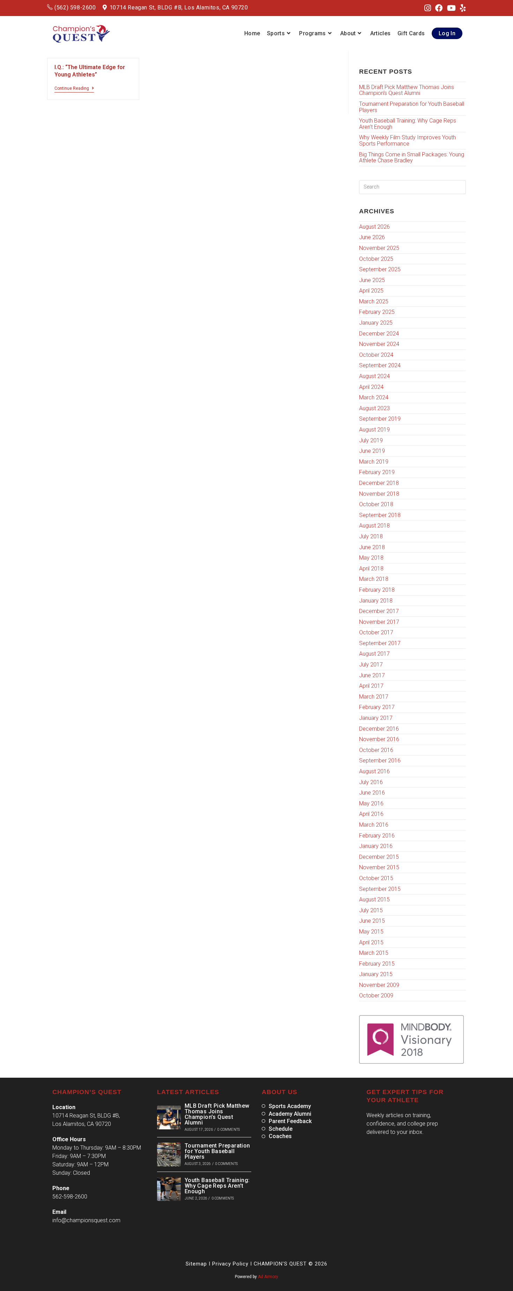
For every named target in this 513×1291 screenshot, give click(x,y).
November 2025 (379, 248)
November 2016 (379, 739)
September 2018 (380, 515)
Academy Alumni (290, 1114)
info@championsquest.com (86, 1220)
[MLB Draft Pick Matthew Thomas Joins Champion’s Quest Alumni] (169, 1117)
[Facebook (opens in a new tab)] (439, 8)
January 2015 (376, 974)
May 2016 (371, 803)
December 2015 (379, 857)
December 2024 (379, 333)
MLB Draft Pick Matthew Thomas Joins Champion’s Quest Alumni (406, 90)
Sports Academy (290, 1106)
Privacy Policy (230, 1264)
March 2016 (373, 824)
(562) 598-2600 (75, 7)
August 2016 (374, 771)
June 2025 (372, 280)
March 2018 (373, 579)
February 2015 (377, 963)
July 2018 (371, 536)
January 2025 (376, 322)
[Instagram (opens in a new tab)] (427, 8)
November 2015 (379, 867)
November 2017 (379, 622)
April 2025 (371, 290)
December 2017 (379, 611)
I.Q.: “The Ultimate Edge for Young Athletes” (89, 71)
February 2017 (377, 707)
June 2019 (372, 451)
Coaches (280, 1136)
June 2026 (372, 237)
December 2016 (379, 728)
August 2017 (374, 653)
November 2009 (379, 985)
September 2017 (380, 643)
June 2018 (372, 547)
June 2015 (372, 920)
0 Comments (228, 1129)
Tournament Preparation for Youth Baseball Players (411, 107)
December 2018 (379, 483)
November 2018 (379, 493)
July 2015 (371, 910)
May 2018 (371, 557)
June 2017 (372, 675)
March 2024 (373, 397)
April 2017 (371, 686)
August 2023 (374, 408)
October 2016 (376, 750)
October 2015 (376, 878)
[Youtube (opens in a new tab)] (451, 8)
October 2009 (376, 995)
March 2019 (373, 461)
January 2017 (376, 718)
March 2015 (373, 953)
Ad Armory (268, 1276)
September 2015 (380, 889)
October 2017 (376, 632)
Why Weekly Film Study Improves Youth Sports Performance (407, 140)
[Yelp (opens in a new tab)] (462, 8)
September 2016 (380, 760)
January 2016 (376, 846)
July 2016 (371, 782)
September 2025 (380, 269)
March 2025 (373, 301)
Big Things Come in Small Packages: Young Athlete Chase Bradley (411, 157)
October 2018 (376, 504)
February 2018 (377, 590)
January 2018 (376, 600)
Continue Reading (74, 88)
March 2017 (373, 696)
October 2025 (376, 259)
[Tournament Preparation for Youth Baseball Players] (169, 1154)
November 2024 (379, 344)
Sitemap (196, 1264)
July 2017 (371, 664)
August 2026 (374, 226)
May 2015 (371, 931)
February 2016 (377, 835)
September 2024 (380, 365)
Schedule (280, 1129)
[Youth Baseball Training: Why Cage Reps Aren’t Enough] (169, 1189)
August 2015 (374, 899)
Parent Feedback (290, 1121)
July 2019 (371, 440)
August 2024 (374, 376)
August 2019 (374, 429)
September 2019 (380, 418)
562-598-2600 (69, 1196)
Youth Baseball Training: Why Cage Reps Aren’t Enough (407, 123)
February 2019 (377, 472)
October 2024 (376, 355)
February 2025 (377, 312)
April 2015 (371, 942)
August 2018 (374, 525)
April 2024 (371, 387)
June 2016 (372, 792)
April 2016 (371, 814)
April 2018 (371, 568)
